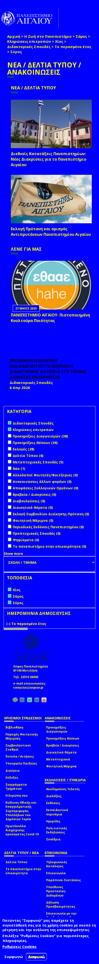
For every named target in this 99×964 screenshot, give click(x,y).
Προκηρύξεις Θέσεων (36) (35, 442)
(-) (8, 623)
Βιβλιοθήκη (14, 727)
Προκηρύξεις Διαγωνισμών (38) (40, 436)
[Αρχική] (29, 18)
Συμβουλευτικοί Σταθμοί (18, 747)
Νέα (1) (19, 468)
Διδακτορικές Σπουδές (28, 46)
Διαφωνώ (36, 957)
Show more (13, 553)
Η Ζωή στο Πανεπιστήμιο (48, 36)
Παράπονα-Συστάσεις (63, 880)
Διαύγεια (13, 771)
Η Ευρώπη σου (17, 796)
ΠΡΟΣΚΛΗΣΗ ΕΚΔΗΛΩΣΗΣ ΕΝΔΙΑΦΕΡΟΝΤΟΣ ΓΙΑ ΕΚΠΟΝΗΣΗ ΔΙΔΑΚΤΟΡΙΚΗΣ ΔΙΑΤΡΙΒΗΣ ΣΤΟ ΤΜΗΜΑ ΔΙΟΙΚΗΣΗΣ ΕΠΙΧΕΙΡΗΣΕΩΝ (48, 369)
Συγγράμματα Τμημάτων (16, 786)
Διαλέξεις (54, 796)
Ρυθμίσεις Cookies (19, 946)
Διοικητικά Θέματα (61, 752)
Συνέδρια (53, 839)
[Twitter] (29, 700)
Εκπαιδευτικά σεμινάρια (57, 812)
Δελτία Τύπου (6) (28, 455)
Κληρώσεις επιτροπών (29, 41)
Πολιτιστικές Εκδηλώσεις (56, 830)
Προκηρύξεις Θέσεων (62, 738)
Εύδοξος (12, 778)
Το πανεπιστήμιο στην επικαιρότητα (23, 871)
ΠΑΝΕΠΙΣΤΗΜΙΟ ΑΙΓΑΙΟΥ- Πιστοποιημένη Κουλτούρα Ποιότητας (50, 317)
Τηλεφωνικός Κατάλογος (56, 864)
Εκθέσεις (53, 803)
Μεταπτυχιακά (58, 759)
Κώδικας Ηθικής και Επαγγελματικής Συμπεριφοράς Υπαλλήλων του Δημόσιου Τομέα (21, 810)
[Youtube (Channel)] (44, 700)
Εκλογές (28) (23, 449)
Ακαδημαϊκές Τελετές (63, 789)
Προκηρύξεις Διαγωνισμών (56, 729)
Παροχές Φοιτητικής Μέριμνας (22, 736)
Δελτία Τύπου (16, 862)
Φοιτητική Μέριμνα (61, 766)
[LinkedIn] (36, 700)
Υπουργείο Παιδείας (21, 763)
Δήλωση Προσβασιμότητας (60, 904)
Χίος (59, 41)
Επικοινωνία (56, 873)
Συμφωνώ (13, 956)
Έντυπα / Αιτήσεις (20, 756)
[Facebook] (22, 700)
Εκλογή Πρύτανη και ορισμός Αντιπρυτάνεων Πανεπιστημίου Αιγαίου (51, 231)
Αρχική (13, 36)
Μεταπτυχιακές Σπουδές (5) (38, 462)
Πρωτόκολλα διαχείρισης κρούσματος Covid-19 (22, 830)
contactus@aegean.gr (29, 687)
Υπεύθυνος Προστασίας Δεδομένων (56, 891)
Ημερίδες (53, 821)
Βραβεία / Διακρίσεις (62, 745)
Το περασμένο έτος (73, 46)
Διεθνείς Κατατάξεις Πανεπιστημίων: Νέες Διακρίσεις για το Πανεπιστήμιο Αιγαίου (48, 159)
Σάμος (81, 36)
